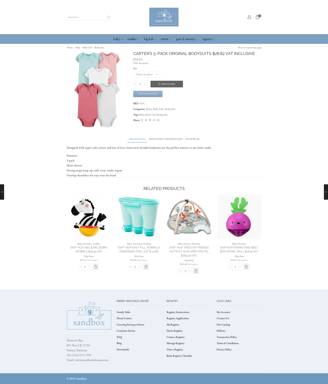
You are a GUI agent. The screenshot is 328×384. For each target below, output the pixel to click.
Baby (116, 39)
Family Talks (123, 312)
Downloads (123, 349)
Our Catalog (223, 324)
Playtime (87, 243)
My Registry (173, 324)
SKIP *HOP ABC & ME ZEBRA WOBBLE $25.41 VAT (88, 249)
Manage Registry (175, 343)
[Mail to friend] (154, 120)
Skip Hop (88, 256)
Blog (119, 343)
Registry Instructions (178, 312)
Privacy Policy (224, 349)
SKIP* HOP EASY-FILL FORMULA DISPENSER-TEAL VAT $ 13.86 (139, 249)
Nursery (187, 243)
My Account (223, 312)
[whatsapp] (158, 120)
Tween (165, 39)
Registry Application (178, 318)
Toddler (132, 39)
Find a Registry (175, 330)
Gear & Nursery (185, 39)
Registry (207, 39)
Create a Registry (176, 337)
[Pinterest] (150, 120)
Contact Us (223, 318)
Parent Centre (124, 318)
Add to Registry (148, 93)
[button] (95, 267)
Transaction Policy (227, 337)
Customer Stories (126, 330)
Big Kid (148, 39)
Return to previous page (249, 47)
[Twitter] (142, 120)
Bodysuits (99, 47)
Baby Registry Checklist (179, 356)
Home (70, 47)
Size (135, 68)
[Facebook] (146, 120)
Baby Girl (87, 47)
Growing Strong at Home (130, 324)
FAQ (119, 337)
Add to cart (168, 84)
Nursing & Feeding (142, 243)
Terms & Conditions (227, 343)
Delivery (221, 330)
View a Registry (175, 349)
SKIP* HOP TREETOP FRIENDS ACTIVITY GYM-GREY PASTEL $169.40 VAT (189, 251)
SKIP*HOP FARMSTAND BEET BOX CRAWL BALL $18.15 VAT (239, 249)
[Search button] (109, 17)
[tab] (137, 139)
